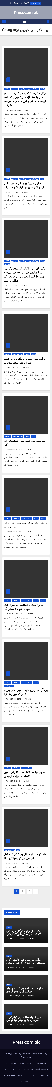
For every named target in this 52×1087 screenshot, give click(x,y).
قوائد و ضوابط (22, 1075)
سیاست (34, 354)
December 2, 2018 (14, 532)
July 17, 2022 (12, 192)
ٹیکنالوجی (7, 264)
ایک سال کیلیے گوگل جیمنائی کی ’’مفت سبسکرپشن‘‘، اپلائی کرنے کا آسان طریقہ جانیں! (25, 934)
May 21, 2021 (12, 285)
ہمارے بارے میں (26, 1081)
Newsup (41, 1054)
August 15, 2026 (16, 1024)
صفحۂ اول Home (9, 1075)
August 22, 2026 (16, 938)
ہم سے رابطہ (44, 1075)
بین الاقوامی (22, 88)
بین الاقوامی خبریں (33, 88)
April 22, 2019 (13, 368)
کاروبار (33, 436)
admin (28, 110)
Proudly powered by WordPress (18, 1054)
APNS (13, 1063)
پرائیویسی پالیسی (41, 1069)
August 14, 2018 (14, 699)
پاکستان (43, 88)
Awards (21, 1063)
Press (7, 88)
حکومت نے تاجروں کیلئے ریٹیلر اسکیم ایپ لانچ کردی (24, 989)
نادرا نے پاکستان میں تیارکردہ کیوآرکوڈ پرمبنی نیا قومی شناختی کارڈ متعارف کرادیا (24, 1020)
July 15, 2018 (12, 863)
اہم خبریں (14, 88)
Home (7, 1063)
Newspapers (9, 1069)
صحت (42, 179)
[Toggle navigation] (24, 21)
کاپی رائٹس (33, 1075)
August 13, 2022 (14, 110)
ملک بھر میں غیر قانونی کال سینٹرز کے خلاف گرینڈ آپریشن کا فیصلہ (24, 963)
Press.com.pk (26, 12)
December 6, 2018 (14, 450)
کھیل (18, 850)
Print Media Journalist (24, 1069)
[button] (44, 21)
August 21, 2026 (16, 967)
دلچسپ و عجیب (9, 685)
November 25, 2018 (15, 614)
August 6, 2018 (13, 781)
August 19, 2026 (16, 996)
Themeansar (26, 1057)
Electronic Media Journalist (36, 1063)
